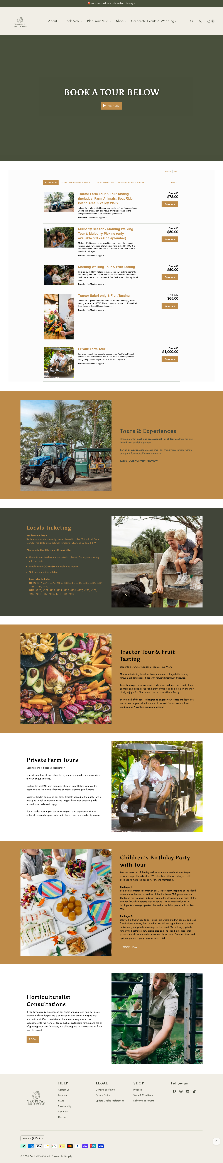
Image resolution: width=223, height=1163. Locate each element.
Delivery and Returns (143, 1100)
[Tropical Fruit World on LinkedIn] (187, 1091)
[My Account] (200, 21)
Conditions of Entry (105, 1089)
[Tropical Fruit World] (20, 21)
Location (62, 1095)
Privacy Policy (103, 1095)
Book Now (72, 21)
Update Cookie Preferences (110, 1100)
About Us (63, 1111)
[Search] (192, 21)
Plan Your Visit (97, 21)
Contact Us (63, 1089)
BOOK (32, 1039)
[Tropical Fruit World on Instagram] (181, 1091)
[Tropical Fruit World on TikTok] (194, 1091)
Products (137, 1089)
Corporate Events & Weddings (153, 21)
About (52, 21)
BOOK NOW (130, 947)
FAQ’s (61, 1100)
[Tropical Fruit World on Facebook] (174, 1091)
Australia (31, 1138)
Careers (62, 1117)
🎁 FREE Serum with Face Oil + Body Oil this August (111, 3)
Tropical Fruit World (40, 1156)
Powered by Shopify (61, 1156)
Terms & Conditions (143, 1095)
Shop (120, 21)
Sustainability (64, 1106)
